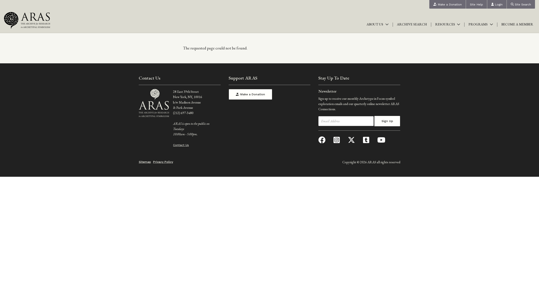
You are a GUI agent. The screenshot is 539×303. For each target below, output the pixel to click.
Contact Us (181, 145)
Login (498, 4)
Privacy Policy (163, 161)
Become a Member (517, 24)
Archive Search (412, 24)
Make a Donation (449, 4)
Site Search (522, 4)
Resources (445, 24)
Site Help (476, 4)
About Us (375, 24)
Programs (478, 24)
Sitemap (145, 161)
